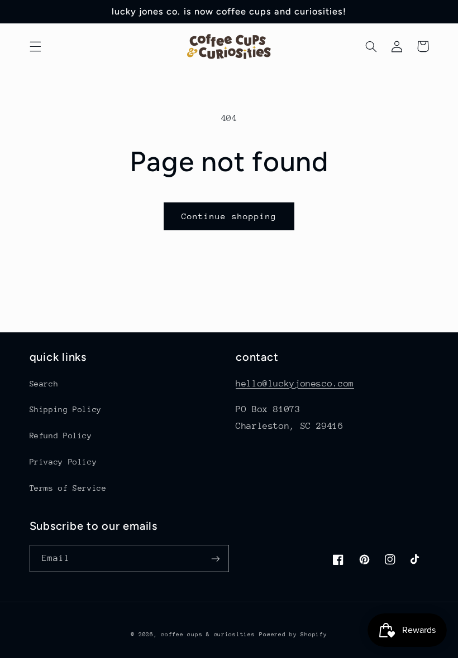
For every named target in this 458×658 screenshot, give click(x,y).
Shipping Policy (66, 409)
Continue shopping (229, 216)
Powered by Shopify (293, 634)
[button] (35, 46)
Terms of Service (68, 487)
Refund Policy (61, 435)
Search (44, 383)
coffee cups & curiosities (208, 634)
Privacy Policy (63, 461)
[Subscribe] (215, 558)
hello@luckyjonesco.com (295, 384)
